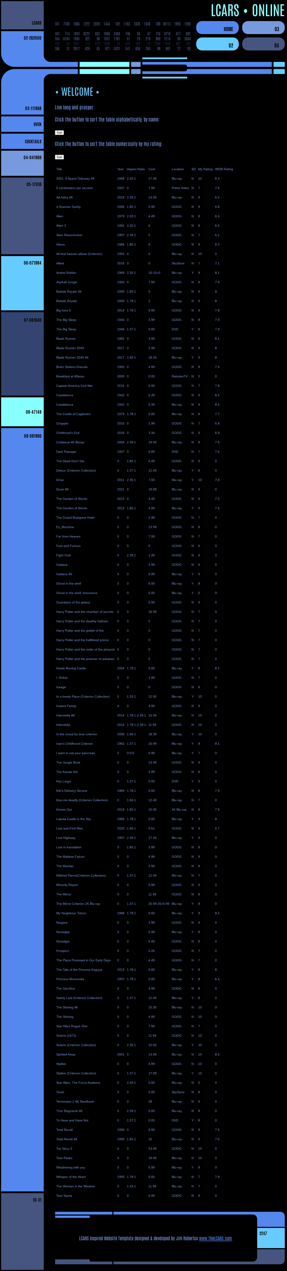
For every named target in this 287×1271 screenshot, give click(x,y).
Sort (59, 132)
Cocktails (33, 141)
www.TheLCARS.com (215, 1238)
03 (277, 29)
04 (276, 45)
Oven (37, 124)
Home (228, 29)
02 (231, 45)
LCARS (36, 22)
